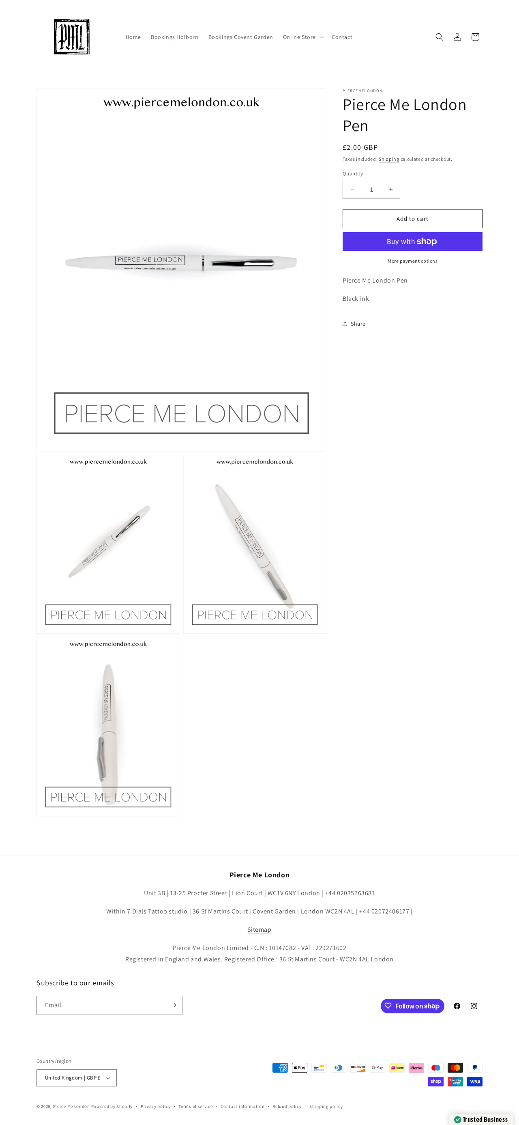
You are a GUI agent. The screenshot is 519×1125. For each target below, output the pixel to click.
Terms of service (195, 1106)
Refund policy (286, 1106)
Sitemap (259, 929)
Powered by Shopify (112, 1106)
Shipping (389, 159)
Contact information (242, 1106)
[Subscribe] (173, 1005)
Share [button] (358, 323)
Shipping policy (326, 1106)
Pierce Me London (71, 1106)
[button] (302, 36)
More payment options (413, 261)
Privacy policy (156, 1106)
